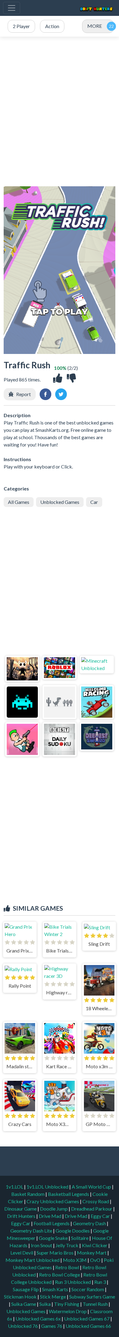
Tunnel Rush (96, 1304)
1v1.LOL (15, 1186)
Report (23, 394)
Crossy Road (96, 1201)
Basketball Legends (69, 1194)
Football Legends (52, 1223)
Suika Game (24, 1304)
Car (94, 502)
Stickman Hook (21, 1296)
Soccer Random (88, 1289)
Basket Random (28, 1194)
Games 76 (51, 1326)
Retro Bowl (67, 1267)
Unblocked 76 (23, 1326)
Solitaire (80, 1238)
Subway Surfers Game (92, 1296)
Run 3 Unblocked (73, 1282)
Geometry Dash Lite (31, 1230)
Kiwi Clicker (95, 1245)
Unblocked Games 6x (38, 1318)
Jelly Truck (67, 1245)
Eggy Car (101, 1216)
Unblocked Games (59, 502)
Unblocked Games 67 (87, 1318)
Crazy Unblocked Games (53, 1201)
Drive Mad (50, 1216)
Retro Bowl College (60, 1274)
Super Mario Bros (55, 1252)
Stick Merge (53, 1296)
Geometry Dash (90, 1223)
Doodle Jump (54, 1208)
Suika (45, 1304)
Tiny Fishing (67, 1304)
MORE (94, 26)
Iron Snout (42, 1245)
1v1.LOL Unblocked (48, 1186)
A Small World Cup (92, 1186)
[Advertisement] (59, 111)
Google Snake (54, 1238)
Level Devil (22, 1252)
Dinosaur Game (21, 1208)
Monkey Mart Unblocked (32, 1260)
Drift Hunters (21, 1216)
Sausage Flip (26, 1289)
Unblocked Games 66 (88, 1326)
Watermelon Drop (68, 1311)
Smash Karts (55, 1289)
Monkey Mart (92, 1252)
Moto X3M (75, 1260)
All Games (18, 502)
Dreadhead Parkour (92, 1208)
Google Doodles (73, 1230)
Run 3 (100, 1282)
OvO (95, 1260)
